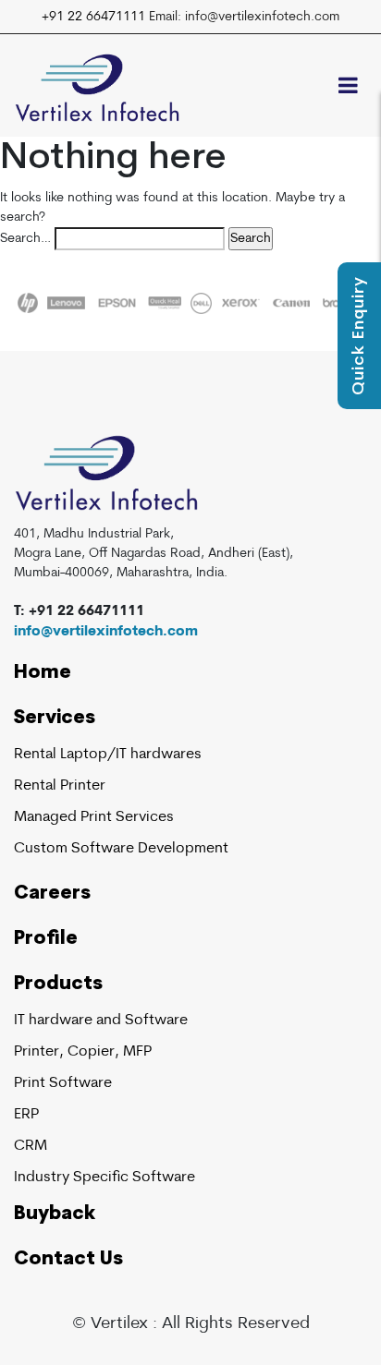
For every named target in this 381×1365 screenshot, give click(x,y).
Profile (46, 939)
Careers (52, 894)
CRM (30, 1146)
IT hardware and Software (101, 1020)
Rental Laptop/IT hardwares (108, 754)
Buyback (54, 1214)
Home (42, 673)
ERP (26, 1114)
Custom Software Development (121, 848)
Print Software (63, 1083)
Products (58, 984)
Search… (25, 239)
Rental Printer (59, 786)
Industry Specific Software (104, 1177)
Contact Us (68, 1259)
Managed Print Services (94, 817)
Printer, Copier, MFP (83, 1052)
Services (54, 718)
